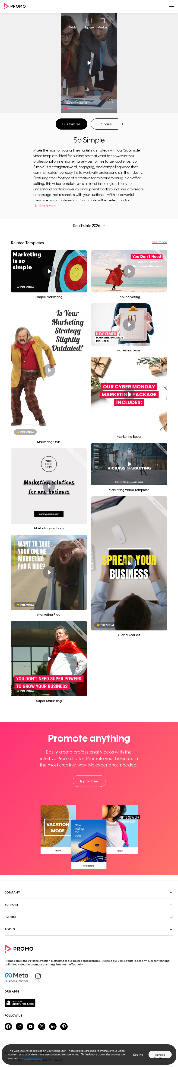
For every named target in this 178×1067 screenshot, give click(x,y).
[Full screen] (111, 101)
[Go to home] (16, 6)
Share (106, 124)
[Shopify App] (89, 1003)
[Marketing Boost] (129, 394)
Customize (71, 124)
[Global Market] (129, 563)
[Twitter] (41, 1027)
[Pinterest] (64, 1027)
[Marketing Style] (49, 370)
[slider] (65, 108)
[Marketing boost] (129, 324)
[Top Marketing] (129, 271)
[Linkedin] (53, 1027)
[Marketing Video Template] (129, 464)
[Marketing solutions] (49, 486)
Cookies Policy (33, 1058)
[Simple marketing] (49, 271)
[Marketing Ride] (49, 572)
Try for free (89, 781)
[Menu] (171, 6)
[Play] (89, 63)
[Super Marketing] (49, 658)
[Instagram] (38, 977)
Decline (138, 1054)
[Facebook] (16, 977)
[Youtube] (30, 1027)
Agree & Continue (160, 1055)
